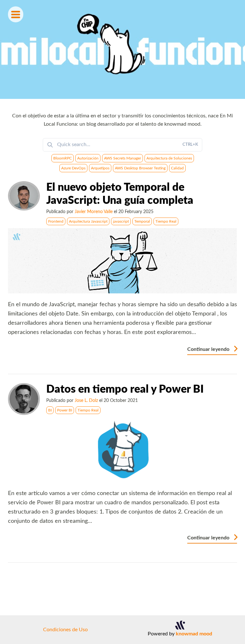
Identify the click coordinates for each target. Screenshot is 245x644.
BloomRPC (62, 158)
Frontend (55, 221)
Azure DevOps (73, 168)
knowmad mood (194, 633)
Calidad (177, 168)
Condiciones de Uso (65, 629)
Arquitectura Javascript (88, 221)
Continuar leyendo (209, 349)
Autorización (88, 158)
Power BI (64, 410)
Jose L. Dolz (86, 400)
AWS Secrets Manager (122, 158)
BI (50, 410)
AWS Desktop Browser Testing (140, 168)
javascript (121, 221)
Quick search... (127, 144)
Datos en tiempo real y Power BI (125, 389)
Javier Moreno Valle (94, 211)
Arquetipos (100, 168)
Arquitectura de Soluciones (169, 158)
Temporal (142, 221)
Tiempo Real (165, 221)
